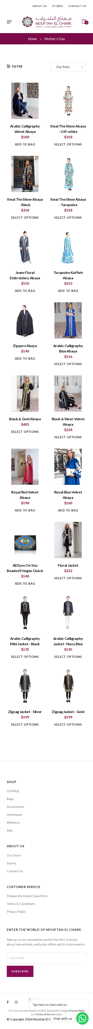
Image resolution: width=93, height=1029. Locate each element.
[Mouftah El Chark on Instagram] (16, 1002)
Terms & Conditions (21, 904)
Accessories (15, 807)
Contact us (77, 6)
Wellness (13, 822)
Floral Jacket (68, 565)
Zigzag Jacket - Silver (25, 711)
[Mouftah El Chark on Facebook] (8, 1002)
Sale (10, 830)
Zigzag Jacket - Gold (68, 711)
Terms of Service (46, 1014)
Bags (10, 799)
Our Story (14, 855)
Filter (17, 66)
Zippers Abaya (25, 345)
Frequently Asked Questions (27, 896)
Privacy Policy (16, 911)
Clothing (13, 791)
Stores (57, 6)
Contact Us (15, 871)
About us (40, 6)
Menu (10, 22)
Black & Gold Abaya (25, 419)
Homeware (14, 814)
